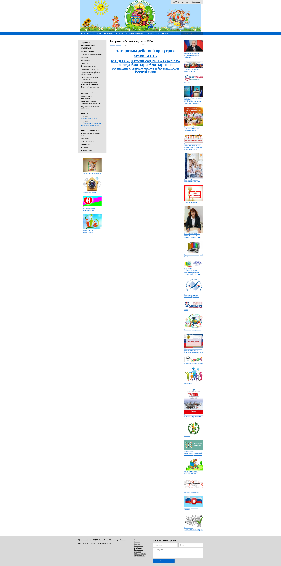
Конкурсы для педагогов (192, 330)
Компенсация (85, 144)
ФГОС (186, 310)
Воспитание (188, 383)
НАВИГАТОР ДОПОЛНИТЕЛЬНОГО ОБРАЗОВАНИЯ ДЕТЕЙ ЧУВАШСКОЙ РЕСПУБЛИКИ (193, 271)
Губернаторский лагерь (191, 492)
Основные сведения (87, 51)
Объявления (85, 138)
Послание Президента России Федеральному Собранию (191, 55)
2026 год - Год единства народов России (192, 70)
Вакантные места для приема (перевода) (90, 93)
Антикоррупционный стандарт (191, 509)
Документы (84, 57)
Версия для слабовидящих (189, 2)
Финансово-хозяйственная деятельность (89, 78)
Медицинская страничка (135, 33)
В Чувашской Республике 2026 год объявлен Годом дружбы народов (192, 128)
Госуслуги (187, 82)
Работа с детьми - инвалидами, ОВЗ (88, 231)
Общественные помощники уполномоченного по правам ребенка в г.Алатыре (193, 350)
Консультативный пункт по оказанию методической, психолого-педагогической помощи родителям (193, 146)
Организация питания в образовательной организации (91, 102)
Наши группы (108, 33)
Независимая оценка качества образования (191, 296)
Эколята (187, 436)
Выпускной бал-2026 (89, 118)
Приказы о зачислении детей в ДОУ (91, 135)
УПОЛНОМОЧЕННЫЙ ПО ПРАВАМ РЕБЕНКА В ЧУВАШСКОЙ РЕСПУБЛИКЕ (192, 235)
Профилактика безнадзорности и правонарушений (89, 208)
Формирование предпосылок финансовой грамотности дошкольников (193, 453)
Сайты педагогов (152, 33)
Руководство (85, 63)
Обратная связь (167, 33)
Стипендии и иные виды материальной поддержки (89, 83)
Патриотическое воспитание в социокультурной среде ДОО (193, 416)
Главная (82, 33)
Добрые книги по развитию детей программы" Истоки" (91, 124)
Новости (90, 33)
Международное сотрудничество (86, 97)
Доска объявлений (190, 202)
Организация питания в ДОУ (92, 173)
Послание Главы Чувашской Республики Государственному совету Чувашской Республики (193, 100)
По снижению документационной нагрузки (193, 529)
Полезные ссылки (86, 150)
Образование (85, 60)
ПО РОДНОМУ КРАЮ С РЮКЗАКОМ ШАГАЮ (191, 472)
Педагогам (84, 147)
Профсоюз (119, 33)
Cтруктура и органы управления (91, 54)
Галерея (98, 33)
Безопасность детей (89, 193)
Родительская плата (87, 141)
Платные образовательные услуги (90, 88)
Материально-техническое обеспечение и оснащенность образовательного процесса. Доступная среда (91, 71)
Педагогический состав (88, 66)
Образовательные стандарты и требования (91, 107)
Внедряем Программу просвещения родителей (192, 181)
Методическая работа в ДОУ (193, 364)
